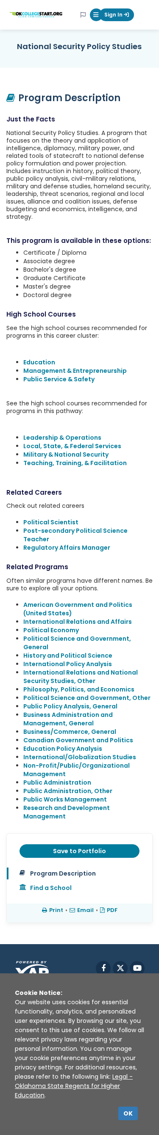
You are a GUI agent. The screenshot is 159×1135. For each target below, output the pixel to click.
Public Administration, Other (67, 791)
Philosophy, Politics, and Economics (78, 689)
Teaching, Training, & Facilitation (75, 463)
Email (85, 910)
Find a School (51, 888)
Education (39, 362)
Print (56, 910)
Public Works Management (65, 799)
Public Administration (57, 782)
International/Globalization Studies (79, 757)
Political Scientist (50, 522)
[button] (96, 14)
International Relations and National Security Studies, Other (80, 676)
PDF (112, 910)
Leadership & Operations (62, 437)
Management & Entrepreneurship (75, 370)
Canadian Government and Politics (78, 740)
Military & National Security (66, 454)
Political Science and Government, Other (87, 698)
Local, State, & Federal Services (72, 446)
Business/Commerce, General (69, 731)
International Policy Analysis (67, 664)
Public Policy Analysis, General (70, 706)
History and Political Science (67, 655)
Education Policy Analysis (62, 748)
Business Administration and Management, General (68, 719)
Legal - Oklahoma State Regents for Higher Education (74, 1085)
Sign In (114, 14)
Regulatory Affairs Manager (66, 547)
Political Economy (51, 630)
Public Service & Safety (59, 379)
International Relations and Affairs (77, 621)
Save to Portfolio (79, 851)
